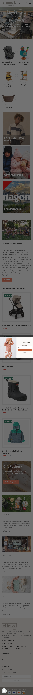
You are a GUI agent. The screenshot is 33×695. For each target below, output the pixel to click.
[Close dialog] (32, 337)
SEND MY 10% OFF (25, 350)
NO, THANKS (24, 352)
